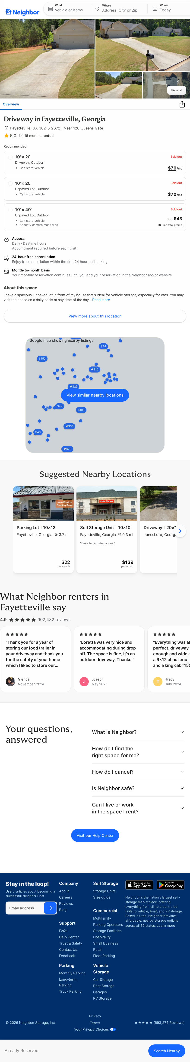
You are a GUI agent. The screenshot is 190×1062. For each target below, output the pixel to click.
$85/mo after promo (170, 225)
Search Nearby (167, 1051)
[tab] (11, 104)
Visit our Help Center (95, 835)
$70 (172, 168)
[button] (68, 8)
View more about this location (95, 316)
